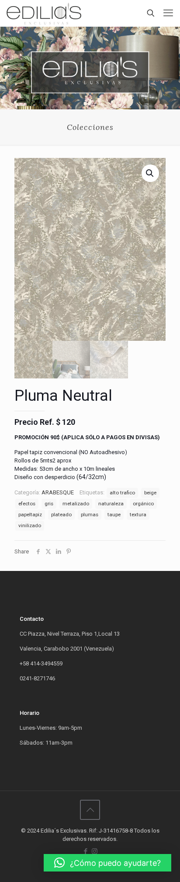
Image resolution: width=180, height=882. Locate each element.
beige (150, 493)
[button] (107, 863)
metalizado (75, 503)
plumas (89, 514)
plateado (61, 514)
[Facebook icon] (85, 851)
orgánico (143, 503)
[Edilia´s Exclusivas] (44, 13)
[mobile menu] (168, 13)
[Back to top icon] (90, 810)
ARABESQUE (58, 492)
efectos (26, 503)
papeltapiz (30, 514)
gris (49, 503)
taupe (114, 514)
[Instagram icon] (94, 851)
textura (138, 514)
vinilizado (29, 525)
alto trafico (122, 493)
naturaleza (111, 503)
